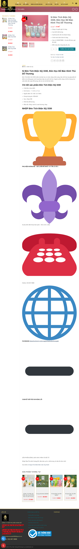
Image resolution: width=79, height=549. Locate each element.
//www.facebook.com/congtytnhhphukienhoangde (44, 341)
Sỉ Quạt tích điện (17, 9)
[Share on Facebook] (52, 60)
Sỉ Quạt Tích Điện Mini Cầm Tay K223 (38, 464)
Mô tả (23, 66)
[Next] (45, 28)
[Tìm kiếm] (73, 3)
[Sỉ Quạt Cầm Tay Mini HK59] (70, 481)
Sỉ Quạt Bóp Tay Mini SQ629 (56, 494)
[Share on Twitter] (54, 60)
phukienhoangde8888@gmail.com (13, 536)
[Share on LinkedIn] (63, 60)
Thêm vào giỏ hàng (67, 49)
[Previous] (24, 28)
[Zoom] (24, 39)
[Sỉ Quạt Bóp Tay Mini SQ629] (56, 481)
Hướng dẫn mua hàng (33, 515)
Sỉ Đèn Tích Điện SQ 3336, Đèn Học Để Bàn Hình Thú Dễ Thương (28, 495)
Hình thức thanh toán (33, 522)
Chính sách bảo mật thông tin (35, 520)
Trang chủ (5, 9)
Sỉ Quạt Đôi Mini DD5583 (42, 493)
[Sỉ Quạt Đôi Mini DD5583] (42, 481)
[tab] (23, 66)
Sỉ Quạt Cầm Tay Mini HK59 (70, 494)
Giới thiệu (26, 4)
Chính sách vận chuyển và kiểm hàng (37, 525)
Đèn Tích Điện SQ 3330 (58, 57)
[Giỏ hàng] (76, 3)
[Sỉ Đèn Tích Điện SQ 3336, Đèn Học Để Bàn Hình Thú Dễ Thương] (28, 481)
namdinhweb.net (29, 547)
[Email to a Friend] (57, 60)
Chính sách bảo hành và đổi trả (36, 527)
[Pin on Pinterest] (60, 60)
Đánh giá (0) (30, 66)
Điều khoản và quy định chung (35, 517)
